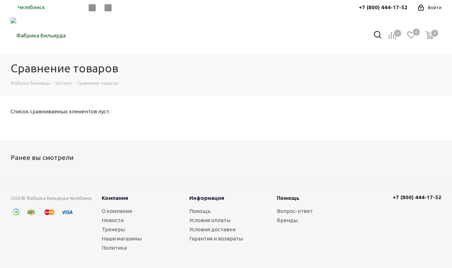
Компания (115, 198)
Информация (206, 198)
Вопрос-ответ (295, 211)
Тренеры (113, 229)
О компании (117, 211)
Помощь (200, 211)
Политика (114, 248)
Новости (113, 220)
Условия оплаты (210, 220)
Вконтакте (92, 7)
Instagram (108, 7)
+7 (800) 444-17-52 (417, 197)
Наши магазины (122, 239)
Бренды (287, 220)
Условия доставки (212, 229)
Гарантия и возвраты (216, 239)
